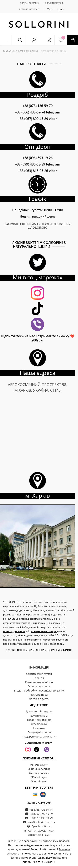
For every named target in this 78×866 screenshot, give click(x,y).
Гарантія (39, 678)
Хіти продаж (39, 724)
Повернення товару (29, 9)
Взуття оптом (39, 715)
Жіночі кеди (39, 777)
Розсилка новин (39, 695)
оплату (7, 631)
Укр (49, 9)
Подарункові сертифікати (39, 736)
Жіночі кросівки (39, 773)
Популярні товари (39, 732)
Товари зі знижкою (39, 720)
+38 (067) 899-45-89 (37, 118)
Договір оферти (39, 699)
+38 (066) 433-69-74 (37, 112)
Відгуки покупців (54, 3)
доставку (19, 631)
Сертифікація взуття (39, 674)
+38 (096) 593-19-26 (37, 157)
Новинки (39, 728)
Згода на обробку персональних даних (39, 690)
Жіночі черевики (39, 769)
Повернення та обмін (39, 682)
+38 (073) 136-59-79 (37, 105)
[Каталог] (5, 40)
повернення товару (44, 631)
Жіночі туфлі (39, 781)
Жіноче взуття (39, 765)
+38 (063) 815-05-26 (37, 170)
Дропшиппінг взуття (39, 711)
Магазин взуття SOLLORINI (20, 51)
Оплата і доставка (29, 3)
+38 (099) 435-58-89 (37, 164)
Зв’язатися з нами (39, 835)
